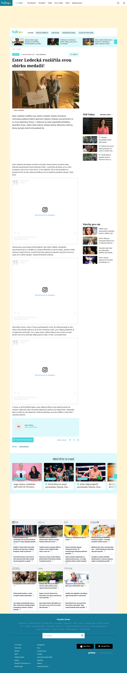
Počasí (80, 623)
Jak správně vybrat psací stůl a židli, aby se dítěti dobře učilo (75, 585)
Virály (50, 3)
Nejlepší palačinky (72, 629)
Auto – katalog (25, 626)
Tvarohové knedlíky (58, 629)
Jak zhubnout (22, 623)
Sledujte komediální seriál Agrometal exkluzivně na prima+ (105, 142)
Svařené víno (59, 626)
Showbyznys (31, 3)
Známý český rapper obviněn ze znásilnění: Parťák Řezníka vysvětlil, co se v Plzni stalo (34, 42)
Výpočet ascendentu (43, 629)
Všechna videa (105, 115)
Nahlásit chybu (18, 666)
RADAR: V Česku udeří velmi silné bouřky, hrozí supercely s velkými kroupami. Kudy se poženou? (23, 549)
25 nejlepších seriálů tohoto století (24, 584)
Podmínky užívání (19, 657)
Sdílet (74, 54)
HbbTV (16, 654)
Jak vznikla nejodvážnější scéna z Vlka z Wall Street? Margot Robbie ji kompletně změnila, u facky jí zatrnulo (24, 606)
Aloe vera (86, 626)
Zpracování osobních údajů (44, 657)
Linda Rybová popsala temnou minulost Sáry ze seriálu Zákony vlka (106, 158)
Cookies (16, 660)
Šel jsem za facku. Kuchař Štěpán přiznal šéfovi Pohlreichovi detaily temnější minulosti (50, 559)
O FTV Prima (17, 645)
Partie (75, 623)
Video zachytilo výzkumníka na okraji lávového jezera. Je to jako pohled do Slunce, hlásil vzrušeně (75, 559)
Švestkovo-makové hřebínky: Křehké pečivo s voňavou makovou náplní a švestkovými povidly (102, 559)
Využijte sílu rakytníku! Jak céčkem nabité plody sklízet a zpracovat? (76, 594)
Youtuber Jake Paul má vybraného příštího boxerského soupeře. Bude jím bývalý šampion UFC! (106, 250)
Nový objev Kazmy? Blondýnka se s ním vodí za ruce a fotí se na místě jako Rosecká (50, 605)
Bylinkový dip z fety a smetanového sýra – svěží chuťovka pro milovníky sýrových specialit (102, 549)
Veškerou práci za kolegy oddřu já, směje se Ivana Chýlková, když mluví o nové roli (50, 549)
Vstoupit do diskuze (24, 440)
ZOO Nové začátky (103, 623)
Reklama (16, 651)
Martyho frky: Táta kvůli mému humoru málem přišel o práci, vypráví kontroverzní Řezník (48, 586)
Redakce (39, 663)
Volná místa (17, 648)
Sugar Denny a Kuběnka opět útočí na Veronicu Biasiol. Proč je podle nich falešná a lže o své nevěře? (25, 485)
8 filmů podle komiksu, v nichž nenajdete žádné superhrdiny (22, 594)
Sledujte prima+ (77, 3)
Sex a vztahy (58, 3)
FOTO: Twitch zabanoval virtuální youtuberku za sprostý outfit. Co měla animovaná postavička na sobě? (106, 260)
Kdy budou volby (90, 623)
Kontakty (39, 654)
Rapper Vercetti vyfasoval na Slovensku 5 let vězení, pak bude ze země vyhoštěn (50, 595)
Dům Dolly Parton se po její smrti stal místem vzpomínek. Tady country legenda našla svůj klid (75, 605)
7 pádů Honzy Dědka (38, 626)
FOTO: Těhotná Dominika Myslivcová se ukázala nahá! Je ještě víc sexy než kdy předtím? (106, 240)
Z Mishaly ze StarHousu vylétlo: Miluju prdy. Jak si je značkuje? (68, 42)
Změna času (68, 623)
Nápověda (40, 660)
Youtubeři (41, 3)
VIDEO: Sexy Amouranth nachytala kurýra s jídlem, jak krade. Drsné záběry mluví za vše (106, 231)
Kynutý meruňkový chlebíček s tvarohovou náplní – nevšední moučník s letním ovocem (100, 540)
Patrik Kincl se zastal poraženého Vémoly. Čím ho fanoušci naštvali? (58, 485)
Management (41, 645)
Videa (67, 3)
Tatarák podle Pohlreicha (73, 626)
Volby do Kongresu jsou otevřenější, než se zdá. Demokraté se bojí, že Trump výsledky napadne (24, 540)
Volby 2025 (50, 626)
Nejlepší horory (48, 623)
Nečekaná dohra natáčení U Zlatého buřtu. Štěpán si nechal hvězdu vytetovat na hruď (49, 540)
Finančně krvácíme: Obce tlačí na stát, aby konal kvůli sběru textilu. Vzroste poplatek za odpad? (23, 559)
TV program (58, 623)
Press (38, 648)
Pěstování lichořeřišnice (99, 626)
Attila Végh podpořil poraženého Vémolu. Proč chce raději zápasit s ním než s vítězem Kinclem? (88, 485)
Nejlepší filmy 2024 (34, 623)
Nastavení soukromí (42, 666)
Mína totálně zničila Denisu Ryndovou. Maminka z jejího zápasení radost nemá (104, 42)
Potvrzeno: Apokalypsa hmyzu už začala (75, 538)
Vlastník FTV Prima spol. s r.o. (22, 663)
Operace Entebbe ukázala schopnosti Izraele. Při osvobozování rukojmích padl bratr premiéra (76, 550)
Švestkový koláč (84, 629)
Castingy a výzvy (41, 651)
